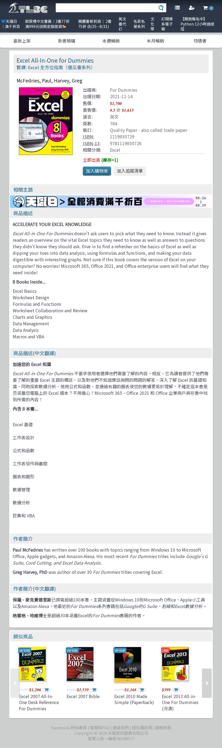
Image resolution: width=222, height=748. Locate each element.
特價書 (200, 40)
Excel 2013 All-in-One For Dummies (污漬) (180, 702)
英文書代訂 (122, 23)
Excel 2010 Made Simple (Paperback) (134, 699)
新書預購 (66, 40)
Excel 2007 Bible (83, 696)
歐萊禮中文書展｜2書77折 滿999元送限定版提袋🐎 (47, 23)
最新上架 (22, 40)
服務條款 (163, 727)
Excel (115, 150)
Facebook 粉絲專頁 (69, 727)
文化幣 (152, 23)
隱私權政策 (142, 727)
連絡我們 (121, 727)
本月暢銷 (155, 40)
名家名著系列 (139, 23)
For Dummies (123, 90)
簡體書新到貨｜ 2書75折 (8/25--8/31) (95, 23)
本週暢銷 (111, 40)
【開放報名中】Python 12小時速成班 (197, 23)
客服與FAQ (100, 727)
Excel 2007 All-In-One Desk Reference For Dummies (39, 702)
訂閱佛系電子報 (167, 23)
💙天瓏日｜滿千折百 (10, 23)
